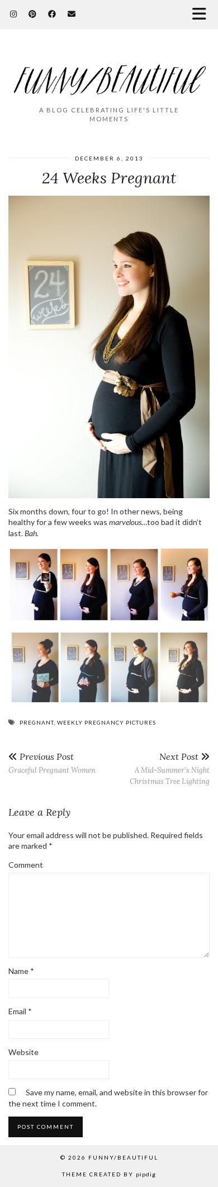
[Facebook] (52, 13)
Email (20, 1011)
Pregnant (37, 722)
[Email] (72, 13)
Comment (25, 864)
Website (23, 1052)
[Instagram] (13, 13)
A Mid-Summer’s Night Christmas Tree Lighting (170, 768)
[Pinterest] (33, 13)
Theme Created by (109, 1174)
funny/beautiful (123, 1157)
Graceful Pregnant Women (52, 763)
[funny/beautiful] (109, 72)
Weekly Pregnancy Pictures (106, 722)
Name (21, 971)
